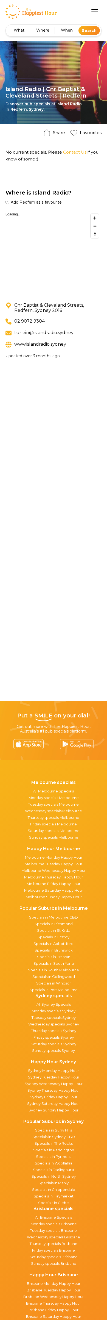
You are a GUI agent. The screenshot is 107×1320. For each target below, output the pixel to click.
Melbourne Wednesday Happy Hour (53, 870)
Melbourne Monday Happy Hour (53, 857)
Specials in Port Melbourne (54, 990)
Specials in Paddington (53, 1150)
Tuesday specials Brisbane (53, 1230)
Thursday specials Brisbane (53, 1243)
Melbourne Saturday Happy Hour (53, 890)
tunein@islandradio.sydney (44, 332)
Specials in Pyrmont (53, 1156)
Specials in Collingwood (53, 976)
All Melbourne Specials (53, 791)
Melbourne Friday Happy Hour (53, 883)
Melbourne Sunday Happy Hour (54, 897)
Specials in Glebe (53, 1202)
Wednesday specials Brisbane (53, 1237)
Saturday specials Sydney (53, 1044)
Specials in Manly (53, 1183)
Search (89, 30)
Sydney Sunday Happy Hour (53, 1110)
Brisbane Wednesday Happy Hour (53, 1296)
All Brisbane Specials (53, 1217)
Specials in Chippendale (53, 1189)
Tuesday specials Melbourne (53, 804)
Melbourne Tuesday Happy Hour (53, 864)
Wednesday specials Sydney (53, 1024)
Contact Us (74, 152)
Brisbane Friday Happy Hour (53, 1310)
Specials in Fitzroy (53, 937)
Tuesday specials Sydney (54, 1017)
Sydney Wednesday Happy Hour (54, 1083)
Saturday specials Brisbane (54, 1257)
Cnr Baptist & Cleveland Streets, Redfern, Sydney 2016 (49, 308)
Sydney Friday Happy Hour (53, 1097)
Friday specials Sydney (53, 1037)
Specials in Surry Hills (53, 1130)
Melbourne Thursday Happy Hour (53, 877)
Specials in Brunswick (54, 950)
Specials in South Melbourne (53, 970)
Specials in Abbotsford (53, 943)
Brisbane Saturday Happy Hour (53, 1316)
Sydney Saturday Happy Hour (53, 1103)
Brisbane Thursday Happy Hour (53, 1303)
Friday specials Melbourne (53, 824)
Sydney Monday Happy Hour (53, 1070)
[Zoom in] (95, 218)
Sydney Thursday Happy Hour (53, 1090)
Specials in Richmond (54, 924)
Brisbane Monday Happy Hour (53, 1283)
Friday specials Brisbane (53, 1250)
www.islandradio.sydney (40, 344)
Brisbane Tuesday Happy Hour (53, 1290)
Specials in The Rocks (54, 1143)
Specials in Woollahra (53, 1163)
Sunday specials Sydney (53, 1050)
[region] (53, 252)
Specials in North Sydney (54, 1176)
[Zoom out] (95, 226)
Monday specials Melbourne (54, 797)
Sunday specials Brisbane (53, 1263)
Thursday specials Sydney (53, 1030)
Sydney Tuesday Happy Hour (53, 1077)
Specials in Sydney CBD (53, 1137)
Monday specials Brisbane (53, 1224)
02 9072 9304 (29, 321)
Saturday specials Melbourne (54, 830)
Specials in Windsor (53, 983)
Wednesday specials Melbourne (53, 811)
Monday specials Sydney (53, 1011)
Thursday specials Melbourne (53, 817)
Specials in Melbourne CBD (53, 917)
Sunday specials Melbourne (53, 837)
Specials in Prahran (53, 957)
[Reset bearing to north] (95, 234)
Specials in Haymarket (54, 1196)
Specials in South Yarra (53, 963)
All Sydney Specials (53, 1004)
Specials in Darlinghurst (53, 1170)
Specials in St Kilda (53, 930)
